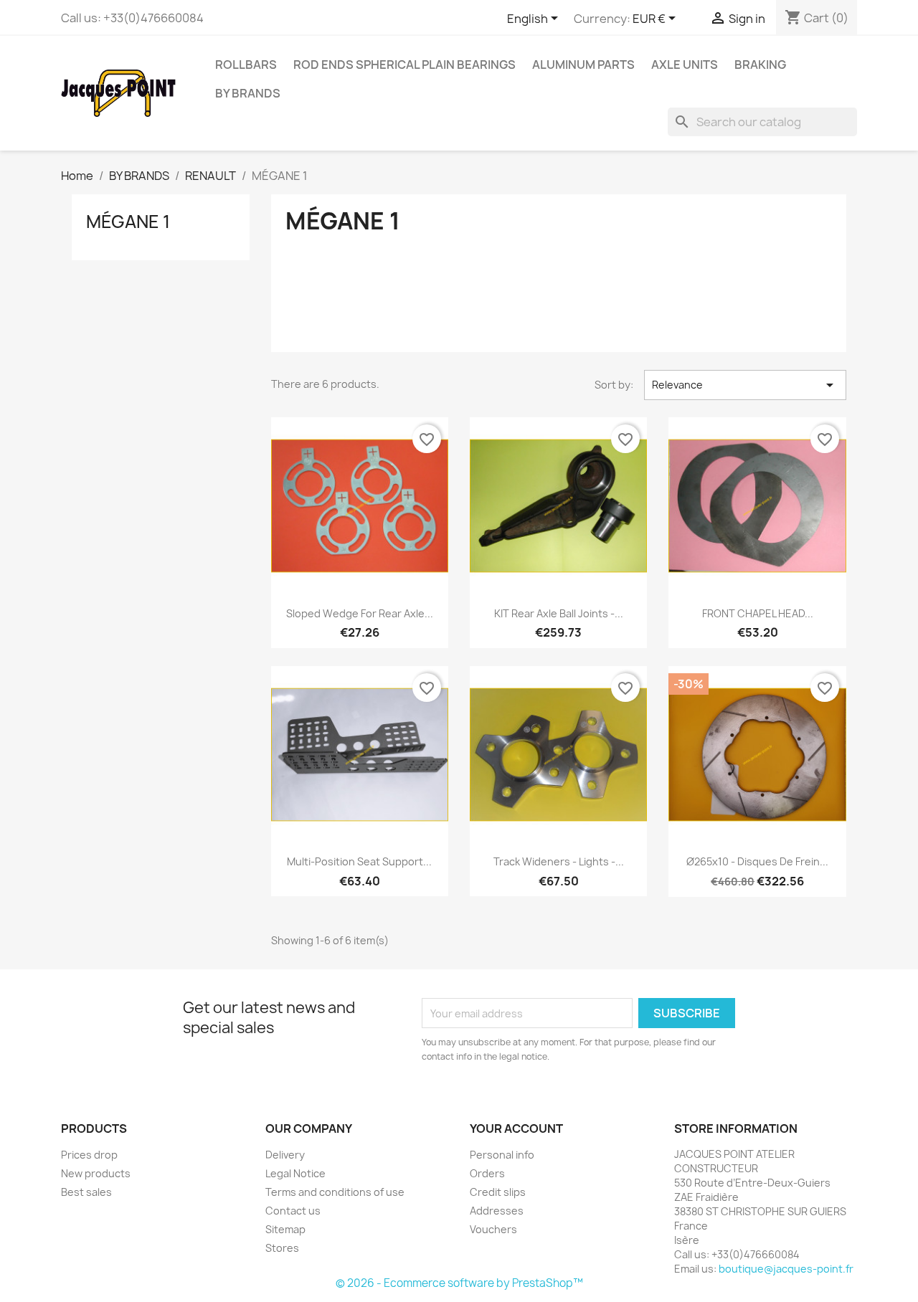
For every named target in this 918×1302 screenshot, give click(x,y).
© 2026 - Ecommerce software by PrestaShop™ (459, 1283)
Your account (516, 1128)
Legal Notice (295, 1173)
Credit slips (498, 1192)
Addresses (497, 1210)
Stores (282, 1248)
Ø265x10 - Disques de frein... (757, 861)
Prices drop (89, 1154)
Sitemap (285, 1229)
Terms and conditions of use (334, 1192)
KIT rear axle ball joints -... (558, 613)
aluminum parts (583, 64)
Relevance (745, 385)
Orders (487, 1173)
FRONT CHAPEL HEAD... (757, 613)
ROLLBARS (246, 64)
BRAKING (760, 64)
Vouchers (493, 1229)
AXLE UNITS (684, 64)
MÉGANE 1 (128, 221)
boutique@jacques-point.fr (786, 1268)
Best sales (86, 1192)
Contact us (293, 1210)
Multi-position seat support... (359, 861)
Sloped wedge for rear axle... (359, 613)
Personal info (502, 1154)
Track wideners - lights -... (558, 861)
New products (96, 1173)
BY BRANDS (247, 93)
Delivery (285, 1154)
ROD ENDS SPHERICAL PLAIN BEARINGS (404, 64)
